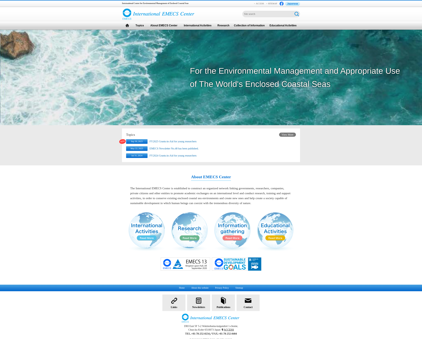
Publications (223, 307)
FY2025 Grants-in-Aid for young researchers (173, 141)
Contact (248, 307)
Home (182, 288)
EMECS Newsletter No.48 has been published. (174, 148)
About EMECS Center (163, 25)
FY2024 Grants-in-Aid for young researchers (173, 155)
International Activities (197, 25)
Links (174, 307)
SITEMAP (272, 3)
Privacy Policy (222, 288)
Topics (140, 25)
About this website (200, 288)
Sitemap (239, 288)
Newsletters (198, 307)
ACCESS (260, 3)
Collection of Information (249, 25)
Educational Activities (283, 25)
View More (287, 134)
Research (223, 25)
